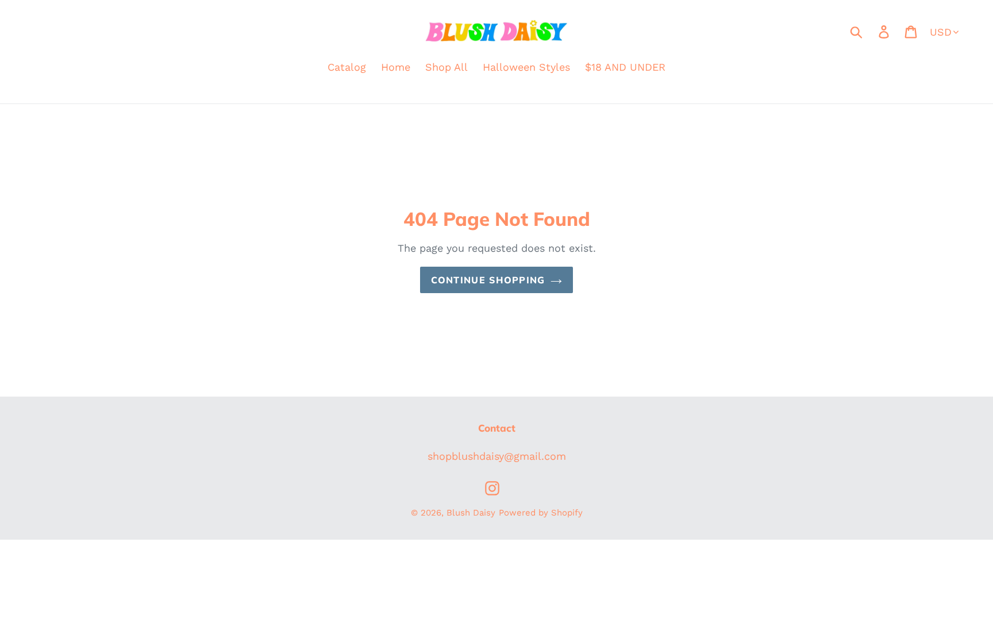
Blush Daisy (471, 513)
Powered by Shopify (541, 513)
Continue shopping (488, 280)
